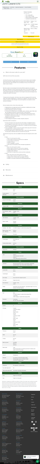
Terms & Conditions (34, 431)
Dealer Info (33, 404)
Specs (28, 61)
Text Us (24, 56)
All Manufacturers (6, 7)
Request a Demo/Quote (20, 41)
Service (32, 397)
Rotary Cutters (6, 8)
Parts (32, 399)
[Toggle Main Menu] (37, 1)
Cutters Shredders (27, 7)
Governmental (33, 407)
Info (11, 61)
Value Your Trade (20, 47)
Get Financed (31, 36)
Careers (32, 402)
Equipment (33, 394)
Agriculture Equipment (19, 7)
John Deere (12, 7)
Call (9, 55)
